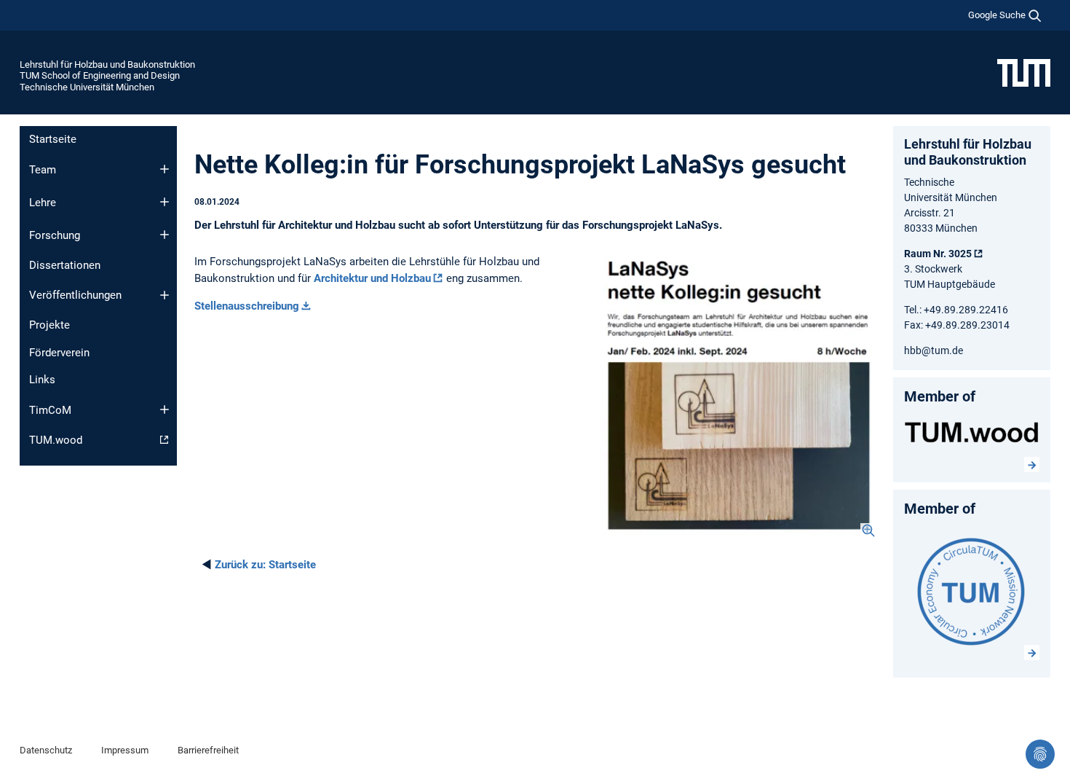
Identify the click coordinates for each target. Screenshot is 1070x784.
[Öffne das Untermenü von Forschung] (164, 234)
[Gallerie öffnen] (739, 396)
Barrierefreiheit (208, 750)
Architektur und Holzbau (372, 278)
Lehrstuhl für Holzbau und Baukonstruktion (107, 64)
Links (42, 379)
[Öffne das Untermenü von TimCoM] (164, 409)
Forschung (54, 235)
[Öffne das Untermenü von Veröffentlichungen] (164, 295)
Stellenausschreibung (246, 306)
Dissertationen (64, 265)
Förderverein (59, 352)
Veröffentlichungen (75, 295)
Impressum (124, 750)
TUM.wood (55, 440)
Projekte (49, 325)
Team (42, 169)
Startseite (52, 139)
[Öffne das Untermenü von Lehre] (164, 202)
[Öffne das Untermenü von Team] (164, 169)
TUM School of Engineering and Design (100, 75)
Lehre (42, 202)
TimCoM (50, 410)
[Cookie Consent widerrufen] (1040, 754)
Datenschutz (46, 750)
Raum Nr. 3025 (938, 253)
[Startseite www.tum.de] (1023, 72)
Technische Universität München (87, 87)
